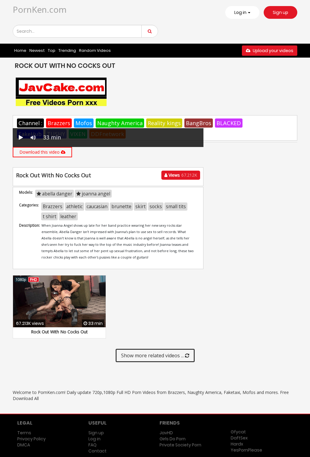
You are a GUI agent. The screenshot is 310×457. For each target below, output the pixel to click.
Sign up (280, 12)
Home (20, 50)
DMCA (23, 445)
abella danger (56, 193)
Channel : (30, 123)
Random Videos (95, 50)
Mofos (83, 123)
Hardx (237, 444)
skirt (140, 206)
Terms (24, 433)
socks (156, 206)
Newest (37, 50)
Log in (94, 439)
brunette (121, 206)
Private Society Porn (180, 445)
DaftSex (239, 438)
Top (51, 50)
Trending (67, 50)
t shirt (49, 216)
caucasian (97, 206)
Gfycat (238, 432)
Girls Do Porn (173, 439)
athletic (74, 206)
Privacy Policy (31, 439)
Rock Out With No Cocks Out (59, 332)
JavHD (166, 433)
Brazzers (59, 123)
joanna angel (95, 193)
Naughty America (120, 123)
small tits (176, 206)
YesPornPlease (246, 450)
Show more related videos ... (153, 355)
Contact (97, 451)
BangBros (198, 123)
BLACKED (228, 123)
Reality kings (164, 123)
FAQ (92, 445)
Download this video (40, 152)
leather (68, 216)
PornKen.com (40, 9)
